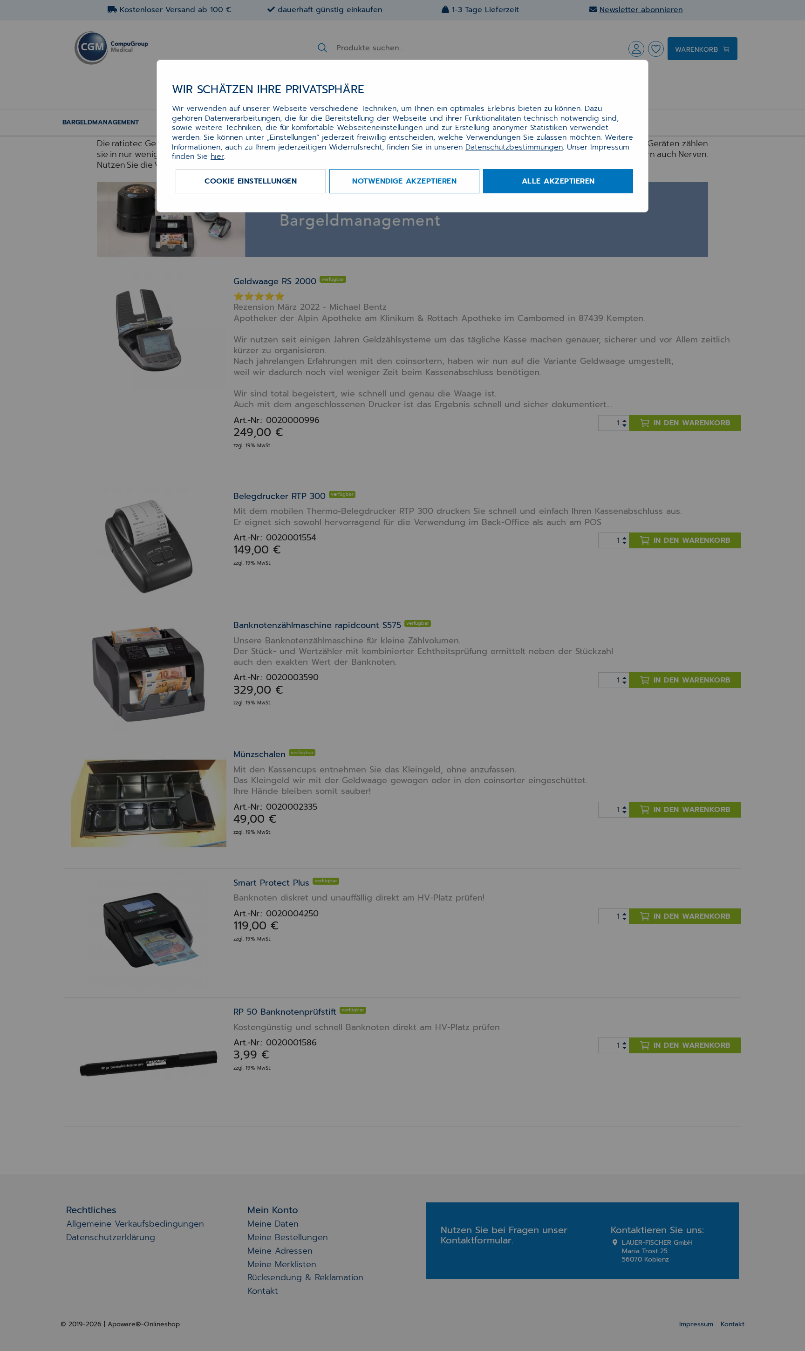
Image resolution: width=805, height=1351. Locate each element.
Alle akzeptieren (558, 181)
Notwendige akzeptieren (404, 181)
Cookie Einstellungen (251, 181)
